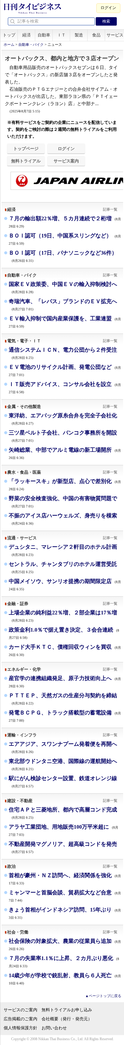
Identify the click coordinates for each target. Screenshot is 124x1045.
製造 (79, 35)
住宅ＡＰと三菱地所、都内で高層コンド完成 (63, 813)
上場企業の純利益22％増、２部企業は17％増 (63, 616)
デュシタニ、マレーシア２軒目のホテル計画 (63, 550)
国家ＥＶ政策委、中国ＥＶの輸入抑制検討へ (63, 287)
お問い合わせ (54, 1028)
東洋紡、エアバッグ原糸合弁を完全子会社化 (63, 419)
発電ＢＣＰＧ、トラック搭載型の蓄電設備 (65, 716)
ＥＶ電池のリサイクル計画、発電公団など (65, 370)
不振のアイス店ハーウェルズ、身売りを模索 (63, 519)
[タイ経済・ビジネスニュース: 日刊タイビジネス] (32, 12)
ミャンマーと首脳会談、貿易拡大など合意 (65, 896)
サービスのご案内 (20, 1010)
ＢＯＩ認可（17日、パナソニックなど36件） (63, 256)
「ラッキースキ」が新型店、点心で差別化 (65, 484)
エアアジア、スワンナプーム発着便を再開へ (63, 747)
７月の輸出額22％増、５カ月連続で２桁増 (65, 221)
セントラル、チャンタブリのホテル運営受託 (63, 567)
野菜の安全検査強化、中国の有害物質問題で (63, 501)
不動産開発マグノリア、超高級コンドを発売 (63, 847)
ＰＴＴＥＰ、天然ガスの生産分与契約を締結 (63, 698)
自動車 (44, 35)
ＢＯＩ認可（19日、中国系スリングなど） (65, 239)
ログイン (108, 7)
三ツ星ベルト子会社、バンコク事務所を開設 (63, 436)
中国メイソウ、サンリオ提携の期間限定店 (65, 584)
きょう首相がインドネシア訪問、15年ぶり (65, 913)
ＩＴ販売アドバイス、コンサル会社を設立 (65, 387)
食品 (96, 35)
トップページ (26, 148)
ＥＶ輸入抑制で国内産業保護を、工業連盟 (65, 321)
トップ (9, 35)
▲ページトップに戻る (103, 996)
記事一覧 (110, 209)
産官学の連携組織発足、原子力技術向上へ (65, 681)
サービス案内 (66, 160)
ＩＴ (61, 35)
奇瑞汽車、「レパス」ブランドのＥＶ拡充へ (63, 304)
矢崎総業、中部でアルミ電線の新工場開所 (65, 453)
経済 (26, 35)
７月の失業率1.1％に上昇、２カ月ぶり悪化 (64, 961)
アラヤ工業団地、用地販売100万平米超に (63, 830)
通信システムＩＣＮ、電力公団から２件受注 (63, 353)
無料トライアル (26, 160)
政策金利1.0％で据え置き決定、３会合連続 (64, 633)
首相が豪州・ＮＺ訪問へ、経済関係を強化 (65, 878)
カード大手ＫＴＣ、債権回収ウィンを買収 (65, 650)
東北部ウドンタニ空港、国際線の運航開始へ (63, 764)
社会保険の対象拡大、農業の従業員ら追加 (65, 944)
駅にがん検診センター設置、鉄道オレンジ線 (63, 781)
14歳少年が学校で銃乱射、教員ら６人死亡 (65, 978)
